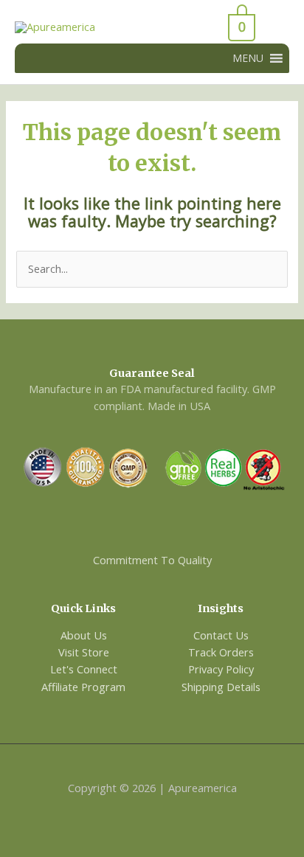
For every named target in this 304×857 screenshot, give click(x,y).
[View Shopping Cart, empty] (203, 27)
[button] (247, 58)
